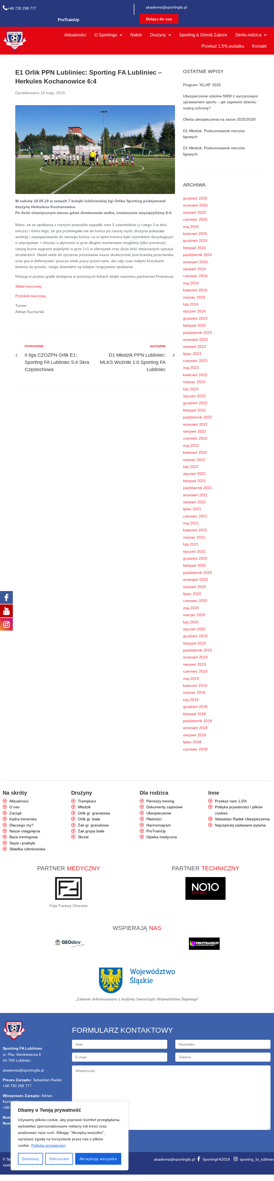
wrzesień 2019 (195, 657)
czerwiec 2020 (195, 601)
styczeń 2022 (194, 473)
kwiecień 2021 (195, 530)
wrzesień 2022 (195, 424)
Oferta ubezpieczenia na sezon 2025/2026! (219, 119)
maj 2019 (191, 678)
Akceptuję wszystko (98, 1159)
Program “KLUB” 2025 (202, 85)
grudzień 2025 (195, 198)
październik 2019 (197, 650)
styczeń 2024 (194, 311)
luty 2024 (191, 304)
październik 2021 (197, 488)
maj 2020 (191, 608)
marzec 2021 (194, 537)
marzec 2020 (194, 615)
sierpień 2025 (194, 212)
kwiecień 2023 (195, 375)
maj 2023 (191, 367)
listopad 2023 (194, 325)
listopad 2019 (194, 643)
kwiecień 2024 (195, 290)
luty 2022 (191, 466)
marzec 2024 (194, 297)
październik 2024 (197, 255)
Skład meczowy (29, 286)
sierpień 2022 (194, 431)
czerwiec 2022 (195, 438)
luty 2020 (191, 622)
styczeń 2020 (194, 629)
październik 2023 (197, 332)
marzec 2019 (194, 692)
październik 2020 (197, 572)
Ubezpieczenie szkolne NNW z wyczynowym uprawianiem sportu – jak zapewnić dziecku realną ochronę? (220, 102)
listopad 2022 (194, 410)
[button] (159, 19)
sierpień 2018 (194, 735)
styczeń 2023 (194, 396)
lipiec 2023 (192, 354)
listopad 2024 (194, 248)
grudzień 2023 (195, 318)
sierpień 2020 (194, 587)
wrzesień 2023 (195, 339)
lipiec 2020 (192, 594)
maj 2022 (191, 445)
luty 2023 (191, 389)
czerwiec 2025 (195, 219)
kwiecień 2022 (195, 452)
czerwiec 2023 (195, 361)
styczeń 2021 (194, 551)
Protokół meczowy (30, 296)
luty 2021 (191, 544)
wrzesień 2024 (195, 262)
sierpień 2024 (194, 269)
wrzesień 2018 (195, 728)
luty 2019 (191, 700)
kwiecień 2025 (195, 233)
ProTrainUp (68, 19)
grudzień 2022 (195, 403)
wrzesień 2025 (195, 205)
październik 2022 (197, 417)
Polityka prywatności (48, 1145)
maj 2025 (191, 226)
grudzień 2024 (195, 240)
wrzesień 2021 (195, 495)
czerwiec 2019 (195, 671)
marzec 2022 (194, 460)
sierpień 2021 (194, 502)
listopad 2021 (194, 481)
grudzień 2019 (195, 636)
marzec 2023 (194, 382)
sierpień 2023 (194, 346)
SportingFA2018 (216, 1159)
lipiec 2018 (192, 742)
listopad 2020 (194, 565)
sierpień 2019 (194, 664)
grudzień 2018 (195, 706)
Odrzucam (59, 1159)
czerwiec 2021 (195, 516)
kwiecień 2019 (195, 685)
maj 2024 (191, 283)
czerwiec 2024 (195, 276)
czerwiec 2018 (195, 749)
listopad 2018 (194, 714)
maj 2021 (191, 523)
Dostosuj (30, 1159)
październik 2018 (197, 721)
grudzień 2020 (195, 558)
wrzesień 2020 (195, 579)
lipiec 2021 (192, 509)
